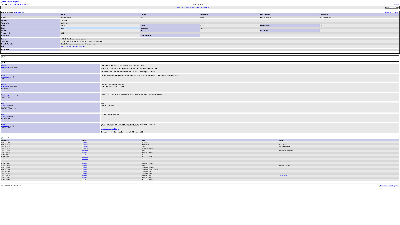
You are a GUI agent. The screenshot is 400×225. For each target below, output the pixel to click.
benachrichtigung (66, 46)
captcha (74, 46)
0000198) (4, 84)
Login (10, 4)
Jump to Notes (18, 12)
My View (182, 7)
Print (396, 12)
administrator (5, 67)
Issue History (389, 12)
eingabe (80, 46)
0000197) (4, 75)
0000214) (4, 103)
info (84, 46)
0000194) (4, 65)
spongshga (5, 77)
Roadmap (206, 7)
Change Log (198, 7)
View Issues (190, 7)
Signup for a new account (21, 4)
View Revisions (283, 175)
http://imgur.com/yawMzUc (109, 129)
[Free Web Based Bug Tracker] (389, 186)
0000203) (4, 94)
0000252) (4, 114)
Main (177, 7)
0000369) (4, 124)
